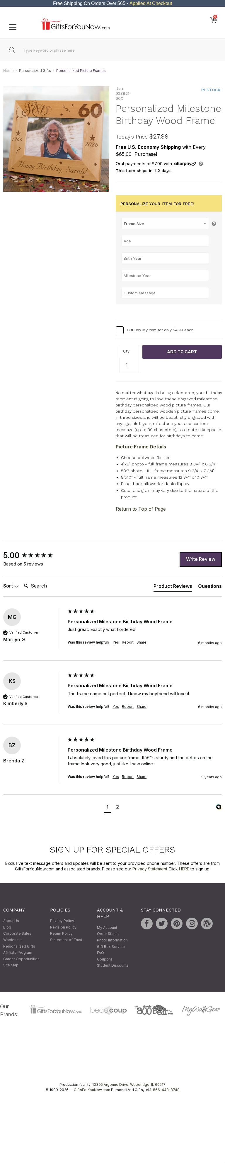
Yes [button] (115, 642)
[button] (107, 807)
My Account (107, 927)
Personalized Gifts (35, 70)
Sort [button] (8, 586)
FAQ (100, 953)
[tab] (173, 587)
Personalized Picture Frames (81, 70)
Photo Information (112, 940)
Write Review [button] (200, 559)
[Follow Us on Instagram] (192, 924)
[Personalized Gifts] (75, 28)
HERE (184, 869)
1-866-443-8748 (165, 1090)
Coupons (105, 959)
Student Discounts (113, 965)
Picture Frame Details (141, 447)
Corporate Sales (17, 933)
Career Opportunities (21, 959)
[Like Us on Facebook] (147, 924)
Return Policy (61, 933)
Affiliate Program (17, 953)
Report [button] (128, 642)
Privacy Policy (62, 921)
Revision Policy (63, 927)
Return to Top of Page (141, 509)
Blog (7, 927)
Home (8, 70)
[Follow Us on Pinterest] (177, 924)
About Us (11, 921)
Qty (126, 351)
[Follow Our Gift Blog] (207, 924)
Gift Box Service (111, 946)
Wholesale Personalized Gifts (19, 943)
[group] (34, 555)
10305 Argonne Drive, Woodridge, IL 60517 (129, 1084)
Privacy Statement (149, 869)
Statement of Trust (66, 940)
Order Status (108, 934)
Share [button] (141, 642)
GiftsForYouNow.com (92, 1090)
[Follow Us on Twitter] (162, 924)
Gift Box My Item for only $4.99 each (160, 330)
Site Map (10, 965)
